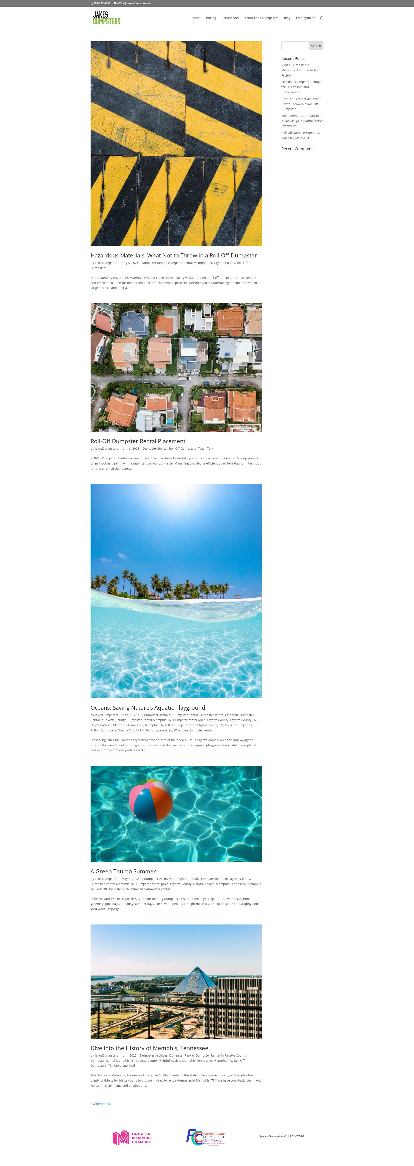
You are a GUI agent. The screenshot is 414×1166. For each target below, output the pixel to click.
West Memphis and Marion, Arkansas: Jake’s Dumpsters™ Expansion (302, 121)
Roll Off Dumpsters (182, 448)
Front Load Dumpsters (261, 18)
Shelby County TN (131, 730)
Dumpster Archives (158, 715)
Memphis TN (154, 725)
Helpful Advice (101, 725)
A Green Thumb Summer (123, 871)
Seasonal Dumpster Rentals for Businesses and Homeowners (301, 87)
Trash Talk (205, 448)
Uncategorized (161, 730)
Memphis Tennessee (128, 725)
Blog (287, 18)
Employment (305, 18)
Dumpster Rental (154, 263)
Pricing (211, 18)
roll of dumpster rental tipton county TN (194, 725)
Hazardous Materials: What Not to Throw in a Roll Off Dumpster (174, 255)
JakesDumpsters (106, 263)
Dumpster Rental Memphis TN (190, 263)
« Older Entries (101, 1104)
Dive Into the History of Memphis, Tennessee (149, 1048)
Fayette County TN (243, 720)
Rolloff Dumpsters (103, 730)
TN (148, 730)
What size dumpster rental (193, 730)
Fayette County (224, 263)
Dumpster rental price (189, 720)
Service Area (231, 18)
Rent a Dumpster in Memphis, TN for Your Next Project (301, 70)
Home (195, 18)
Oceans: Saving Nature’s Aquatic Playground (148, 707)
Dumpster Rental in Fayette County (225, 879)
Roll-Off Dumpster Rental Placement (138, 441)
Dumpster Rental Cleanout (219, 715)
